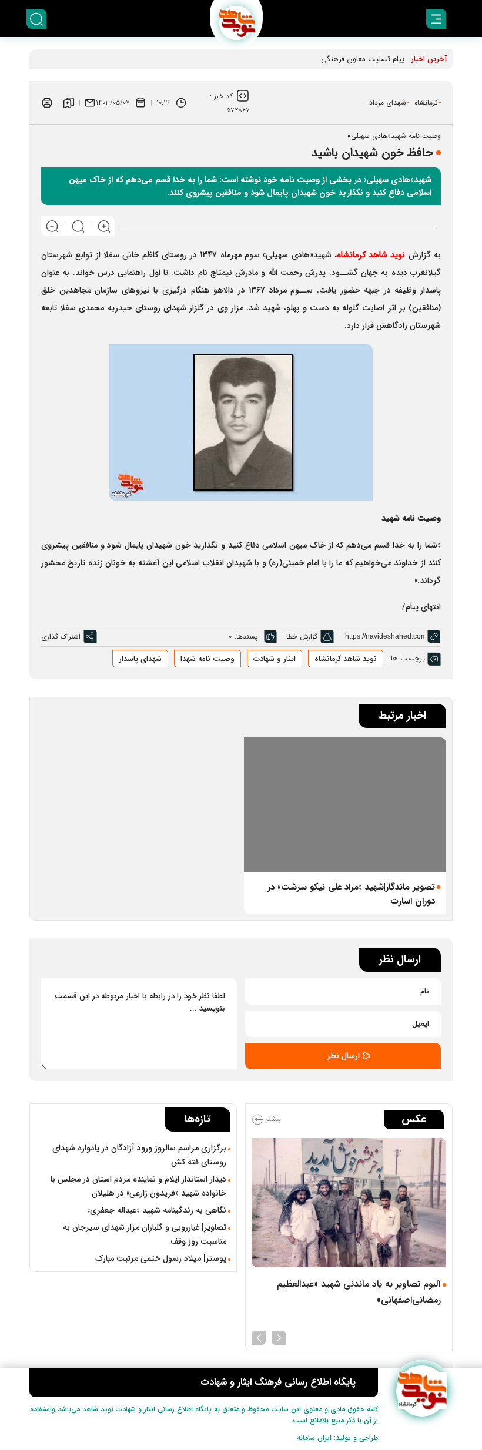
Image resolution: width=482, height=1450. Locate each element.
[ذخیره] (69, 103)
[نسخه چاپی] (47, 103)
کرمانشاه (426, 102)
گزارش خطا (301, 636)
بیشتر (272, 1119)
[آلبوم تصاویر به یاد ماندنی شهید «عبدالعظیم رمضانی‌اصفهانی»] (349, 1203)
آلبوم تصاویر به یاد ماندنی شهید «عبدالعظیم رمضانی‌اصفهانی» (359, 1292)
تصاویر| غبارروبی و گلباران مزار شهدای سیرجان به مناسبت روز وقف (144, 1234)
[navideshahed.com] (421, 1391)
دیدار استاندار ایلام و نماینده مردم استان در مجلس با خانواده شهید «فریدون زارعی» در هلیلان (138, 1186)
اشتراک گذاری (61, 636)
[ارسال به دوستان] (90, 103)
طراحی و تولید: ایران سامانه (337, 1438)
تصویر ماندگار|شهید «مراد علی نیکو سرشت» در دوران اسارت (351, 894)
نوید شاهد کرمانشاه (345, 659)
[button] (279, 1336)
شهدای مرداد (387, 102)
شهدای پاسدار (140, 659)
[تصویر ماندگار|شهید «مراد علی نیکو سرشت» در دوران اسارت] (345, 804)
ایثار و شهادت (274, 659)
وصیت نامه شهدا (207, 659)
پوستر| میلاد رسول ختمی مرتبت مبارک (160, 1258)
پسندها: (246, 636)
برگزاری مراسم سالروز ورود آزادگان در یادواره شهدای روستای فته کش (139, 1155)
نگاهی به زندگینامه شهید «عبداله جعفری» (156, 1210)
